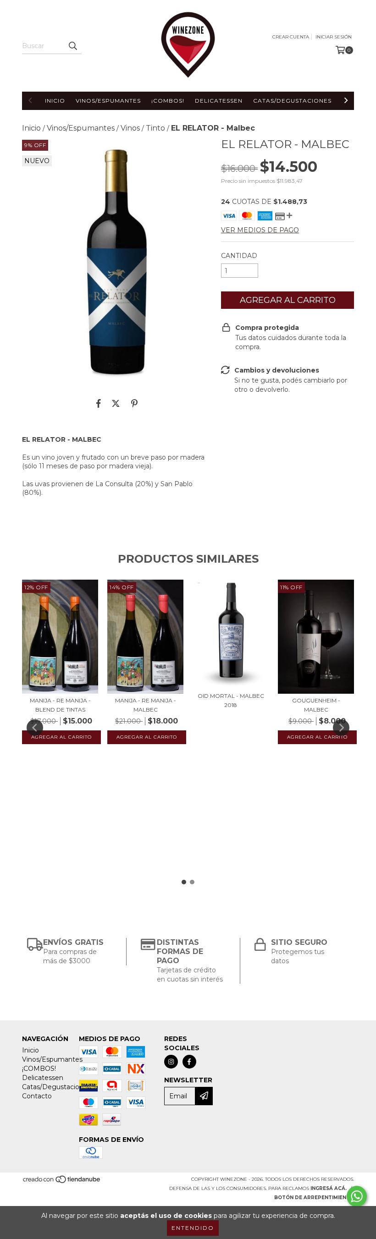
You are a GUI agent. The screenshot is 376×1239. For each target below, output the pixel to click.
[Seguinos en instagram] (171, 1062)
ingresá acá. (328, 1188)
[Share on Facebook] (98, 403)
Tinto (155, 128)
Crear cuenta (290, 37)
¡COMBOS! (167, 100)
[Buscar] (72, 46)
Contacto (37, 1096)
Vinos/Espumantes (108, 100)
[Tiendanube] (62, 1182)
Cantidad (239, 256)
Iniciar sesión (333, 37)
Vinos (130, 128)
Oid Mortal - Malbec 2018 (231, 700)
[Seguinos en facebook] (189, 1062)
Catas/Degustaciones (292, 100)
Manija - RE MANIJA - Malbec (145, 705)
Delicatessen (219, 100)
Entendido (192, 1227)
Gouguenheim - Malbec (316, 705)
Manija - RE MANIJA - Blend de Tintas (60, 705)
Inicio (55, 100)
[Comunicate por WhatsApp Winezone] (357, 1196)
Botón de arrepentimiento (314, 1198)
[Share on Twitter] (115, 403)
